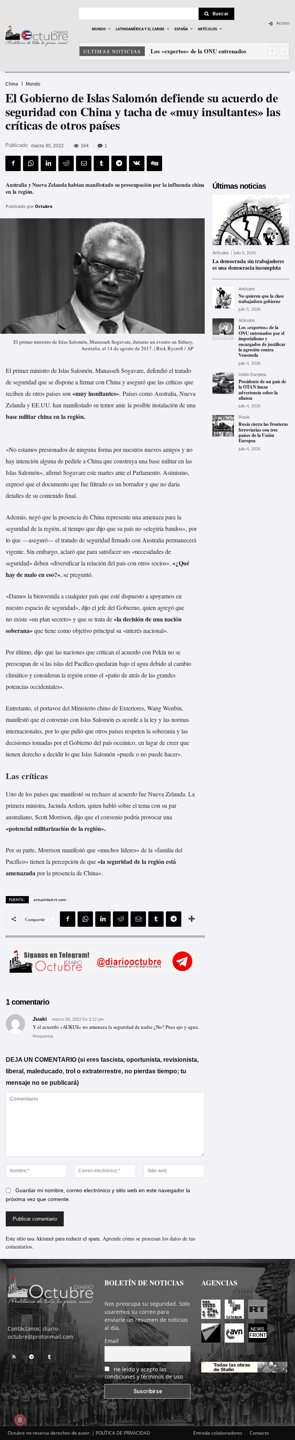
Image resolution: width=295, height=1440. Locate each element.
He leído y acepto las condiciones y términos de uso (143, 1373)
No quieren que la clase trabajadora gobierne (261, 299)
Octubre (44, 206)
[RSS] (14, 1357)
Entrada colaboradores (217, 1433)
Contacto (259, 1433)
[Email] (83, 163)
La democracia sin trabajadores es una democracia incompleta (248, 264)
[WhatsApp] (30, 163)
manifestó (73, 850)
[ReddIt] (66, 163)
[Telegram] (119, 163)
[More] (192, 919)
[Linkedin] (48, 163)
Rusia (244, 417)
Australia (153, 540)
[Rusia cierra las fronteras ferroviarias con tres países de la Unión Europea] (223, 426)
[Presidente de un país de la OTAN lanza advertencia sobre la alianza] (223, 383)
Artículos (220, 253)
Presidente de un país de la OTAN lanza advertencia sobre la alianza (262, 389)
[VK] (136, 163)
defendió (157, 370)
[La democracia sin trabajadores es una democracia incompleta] (250, 219)
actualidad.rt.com (49, 899)
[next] (284, 51)
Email (111, 1340)
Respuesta (43, 1036)
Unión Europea (252, 374)
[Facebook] (13, 163)
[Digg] (154, 163)
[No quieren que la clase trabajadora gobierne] (223, 297)
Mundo (33, 84)
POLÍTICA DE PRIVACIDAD (123, 1433)
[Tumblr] (101, 163)
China (11, 84)
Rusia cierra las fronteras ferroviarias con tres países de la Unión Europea (263, 432)
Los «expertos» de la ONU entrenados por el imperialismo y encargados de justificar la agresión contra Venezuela (262, 341)
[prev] (272, 51)
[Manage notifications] (20, 1420)
